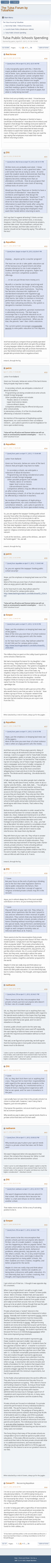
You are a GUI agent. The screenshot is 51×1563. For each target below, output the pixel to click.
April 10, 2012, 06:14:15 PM (12, 58)
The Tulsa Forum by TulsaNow (14, 9)
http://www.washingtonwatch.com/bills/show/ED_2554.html (25, 594)
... (29, 48)
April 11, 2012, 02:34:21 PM (12, 873)
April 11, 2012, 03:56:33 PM (12, 1487)
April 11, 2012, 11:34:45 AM (12, 448)
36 (31, 48)
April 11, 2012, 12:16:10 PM (12, 558)
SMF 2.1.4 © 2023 (20, 1560)
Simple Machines (31, 1560)
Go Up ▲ (34, 1558)
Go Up (4, 1544)
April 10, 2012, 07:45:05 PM (12, 156)
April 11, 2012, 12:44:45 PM (12, 618)
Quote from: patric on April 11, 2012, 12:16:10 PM (24, 624)
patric (9, 368)
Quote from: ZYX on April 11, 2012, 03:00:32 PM (23, 1138)
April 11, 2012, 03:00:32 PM (12, 1070)
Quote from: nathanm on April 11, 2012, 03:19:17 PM (25, 1189)
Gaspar (9, 614)
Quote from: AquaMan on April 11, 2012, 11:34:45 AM (25, 563)
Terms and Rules (24, 1558)
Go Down (5, 48)
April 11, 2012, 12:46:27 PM (12, 726)
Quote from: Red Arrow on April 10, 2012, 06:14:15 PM (25, 162)
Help (15, 1558)
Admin (31, 29)
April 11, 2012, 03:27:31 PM (12, 1183)
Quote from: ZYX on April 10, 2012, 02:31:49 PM (23, 64)
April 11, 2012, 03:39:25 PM (12, 1224)
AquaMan (10, 242)
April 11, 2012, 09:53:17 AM (12, 246)
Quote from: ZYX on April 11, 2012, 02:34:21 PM (23, 994)
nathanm (10, 985)
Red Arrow (11, 54)
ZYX (8, 152)
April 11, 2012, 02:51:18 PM (12, 989)
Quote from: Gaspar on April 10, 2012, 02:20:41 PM (24, 251)
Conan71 (10, 1483)
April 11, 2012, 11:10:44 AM (12, 372)
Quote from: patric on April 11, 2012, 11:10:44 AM (24, 453)
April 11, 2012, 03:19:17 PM (12, 1132)
